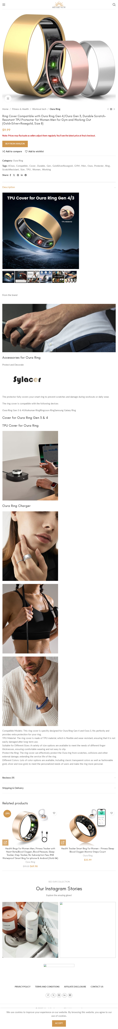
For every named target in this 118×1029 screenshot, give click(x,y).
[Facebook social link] (10, 175)
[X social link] (14, 175)
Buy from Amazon (15, 144)
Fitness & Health (20, 109)
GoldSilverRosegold (63, 166)
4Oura (11, 166)
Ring (107, 166)
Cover (32, 166)
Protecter (99, 166)
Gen (49, 166)
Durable (41, 166)
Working (46, 170)
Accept (59, 1023)
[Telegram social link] (26, 175)
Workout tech (39, 109)
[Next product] (114, 109)
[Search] (114, 5)
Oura (90, 166)
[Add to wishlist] (54, 813)
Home (5, 109)
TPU (28, 170)
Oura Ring (55, 109)
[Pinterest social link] (18, 175)
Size (22, 170)
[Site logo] (59, 4)
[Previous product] (108, 109)
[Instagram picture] (30, 930)
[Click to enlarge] (8, 98)
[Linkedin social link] (22, 175)
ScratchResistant (10, 170)
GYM (77, 166)
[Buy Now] (5, 842)
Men (83, 166)
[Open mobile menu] (4, 5)
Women (36, 170)
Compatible (22, 166)
